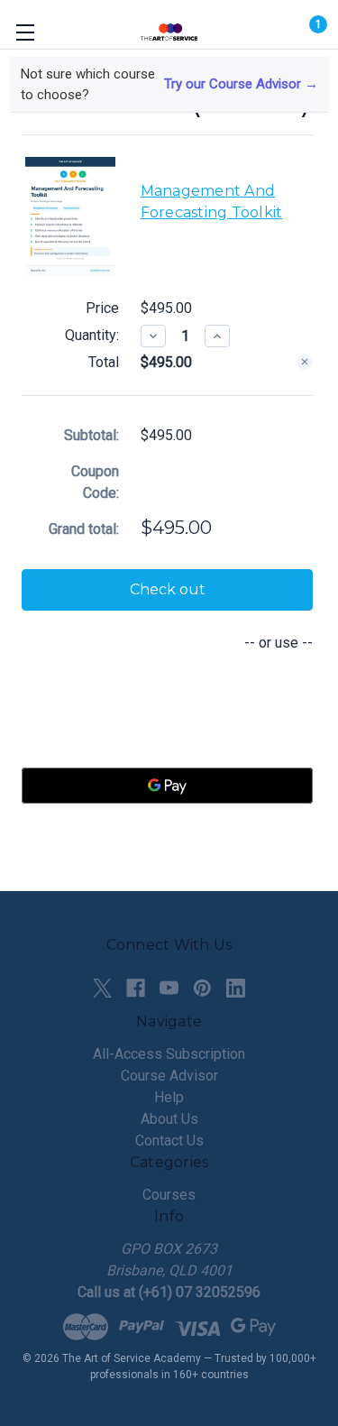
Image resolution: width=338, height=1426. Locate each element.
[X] (102, 988)
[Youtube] (169, 988)
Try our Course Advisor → (241, 84)
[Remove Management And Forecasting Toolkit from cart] (305, 362)
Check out (168, 589)
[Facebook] (135, 988)
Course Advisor (169, 1075)
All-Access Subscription (169, 1054)
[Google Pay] (167, 786)
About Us (169, 1118)
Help (169, 1097)
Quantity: (92, 335)
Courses (169, 1194)
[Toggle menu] (25, 32)
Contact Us (169, 1140)
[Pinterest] (202, 988)
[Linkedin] (235, 988)
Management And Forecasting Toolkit (212, 201)
